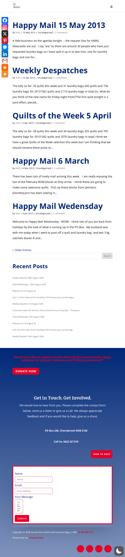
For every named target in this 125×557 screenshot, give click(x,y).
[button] (118, 550)
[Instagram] (5, 27)
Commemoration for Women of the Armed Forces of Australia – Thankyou (45, 310)
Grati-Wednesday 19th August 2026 (28, 316)
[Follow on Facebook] (80, 548)
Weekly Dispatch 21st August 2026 (27, 303)
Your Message (24, 497)
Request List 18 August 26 (24, 323)
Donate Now (26, 371)
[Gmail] (5, 60)
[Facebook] (5, 20)
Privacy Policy (36, 537)
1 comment (59, 122)
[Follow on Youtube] (108, 548)
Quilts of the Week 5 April (61, 115)
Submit (22, 518)
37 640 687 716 (85, 532)
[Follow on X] (89, 548)
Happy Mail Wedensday (57, 205)
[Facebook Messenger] (5, 47)
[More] (5, 74)
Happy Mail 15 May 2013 (58, 25)
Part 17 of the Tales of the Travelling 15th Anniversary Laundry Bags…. (43, 297)
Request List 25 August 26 (24, 290)
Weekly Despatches (50, 70)
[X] (5, 33)
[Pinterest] (5, 40)
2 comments (61, 32)
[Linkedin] (5, 54)
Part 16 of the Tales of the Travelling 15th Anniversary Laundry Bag (42, 329)
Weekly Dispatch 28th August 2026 (28, 277)
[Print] (5, 67)
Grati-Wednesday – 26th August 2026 (29, 284)
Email (18, 485)
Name (19, 473)
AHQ (18, 32)
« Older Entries (21, 250)
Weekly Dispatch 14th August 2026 (28, 336)
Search (107, 255)
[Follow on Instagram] (98, 548)
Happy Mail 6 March (50, 160)
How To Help (101, 454)
